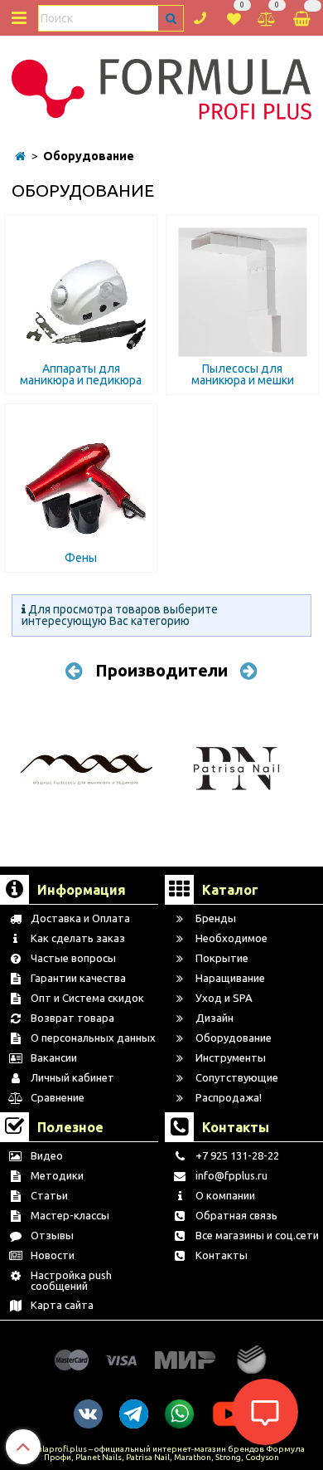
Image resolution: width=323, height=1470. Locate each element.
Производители (161, 670)
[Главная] (20, 156)
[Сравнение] (266, 16)
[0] (234, 16)
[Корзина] (303, 18)
